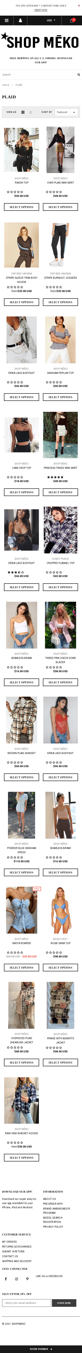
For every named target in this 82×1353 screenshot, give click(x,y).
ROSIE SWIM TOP (60, 943)
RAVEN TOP (21, 182)
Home (5, 85)
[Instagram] (16, 1279)
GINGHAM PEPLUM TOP (60, 373)
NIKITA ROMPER (21, 943)
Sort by (46, 112)
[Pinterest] (27, 1279)
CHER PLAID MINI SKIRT (60, 182)
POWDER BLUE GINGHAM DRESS (21, 850)
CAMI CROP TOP (21, 467)
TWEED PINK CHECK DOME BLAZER (60, 660)
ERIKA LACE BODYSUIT (21, 373)
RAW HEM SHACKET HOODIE (21, 1133)
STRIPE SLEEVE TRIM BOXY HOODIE (21, 280)
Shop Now (40, 10)
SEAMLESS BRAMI (21, 658)
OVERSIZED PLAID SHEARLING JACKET (21, 1040)
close (79, 6)
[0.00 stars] (15, 477)
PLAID (19, 85)
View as (12, 112)
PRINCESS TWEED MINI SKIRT (60, 467)
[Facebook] (6, 1279)
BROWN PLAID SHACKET (22, 753)
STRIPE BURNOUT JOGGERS (60, 277)
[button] (55, 477)
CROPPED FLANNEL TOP (60, 563)
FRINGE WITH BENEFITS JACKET (60, 1040)
